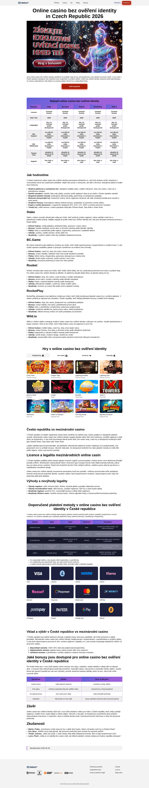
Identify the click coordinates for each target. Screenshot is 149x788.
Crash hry (85, 355)
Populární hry (36, 355)
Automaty (109, 355)
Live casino (61, 355)
